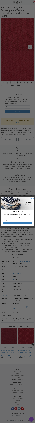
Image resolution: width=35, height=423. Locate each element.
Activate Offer (17, 222)
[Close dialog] (33, 199)
